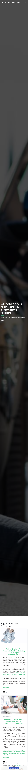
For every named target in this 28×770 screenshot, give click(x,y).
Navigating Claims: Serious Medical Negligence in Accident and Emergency (14, 721)
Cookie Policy (18, 765)
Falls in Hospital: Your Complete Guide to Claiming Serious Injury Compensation (14, 652)
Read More (6, 687)
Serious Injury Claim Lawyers (11, 2)
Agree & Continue (14, 768)
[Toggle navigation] (25, 2)
